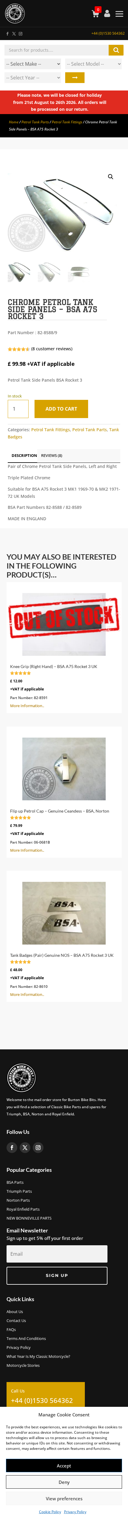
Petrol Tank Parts (35, 122)
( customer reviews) (51, 348)
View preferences (64, 1498)
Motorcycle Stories (23, 1365)
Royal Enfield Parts (23, 1209)
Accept (64, 1466)
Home (13, 122)
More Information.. (53, 686)
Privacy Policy (75, 1511)
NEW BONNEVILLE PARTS (29, 1218)
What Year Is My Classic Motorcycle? (38, 1356)
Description (24, 455)
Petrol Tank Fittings (67, 122)
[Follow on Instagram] (20, 32)
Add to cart (61, 409)
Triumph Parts (19, 1191)
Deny (64, 1482)
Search (75, 77)
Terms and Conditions (26, 1338)
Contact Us (16, 1320)
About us (15, 1311)
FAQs (11, 1329)
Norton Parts (18, 1200)
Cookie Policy (50, 1511)
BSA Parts (15, 1182)
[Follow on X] (13, 32)
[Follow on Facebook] (7, 32)
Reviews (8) (51, 455)
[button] (110, 176)
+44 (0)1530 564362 (108, 33)
